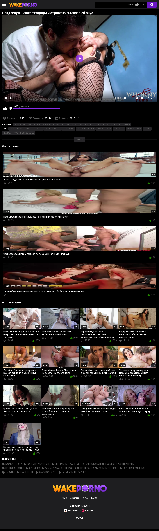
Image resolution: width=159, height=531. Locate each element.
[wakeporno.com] (23, 7)
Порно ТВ (103, 124)
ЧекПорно (116, 124)
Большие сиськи (51, 124)
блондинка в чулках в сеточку (26, 129)
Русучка (90, 510)
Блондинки (34, 124)
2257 (85, 498)
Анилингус (20, 124)
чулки (147, 129)
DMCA (94, 498)
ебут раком (68, 129)
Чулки (127, 124)
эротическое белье (24, 133)
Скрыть (79, 139)
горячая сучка (52, 129)
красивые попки (85, 129)
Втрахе (65, 124)
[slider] (62, 98)
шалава (7, 133)
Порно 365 (90, 124)
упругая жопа (134, 129)
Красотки (77, 124)
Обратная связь (71, 498)
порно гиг (119, 129)
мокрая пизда (104, 129)
